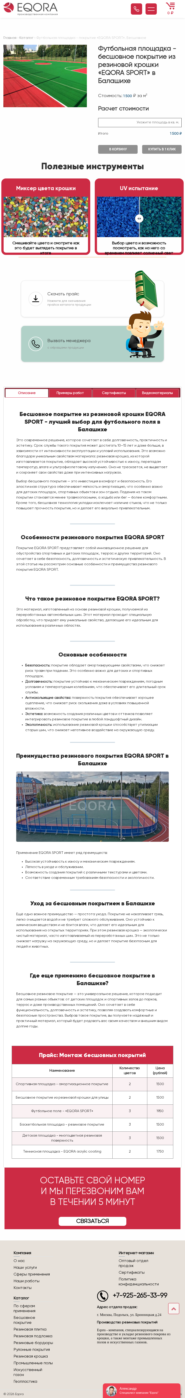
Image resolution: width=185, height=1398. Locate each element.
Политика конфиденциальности (139, 1281)
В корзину (118, 149)
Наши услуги (25, 1268)
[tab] (26, 393)
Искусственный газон (28, 1372)
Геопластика (25, 1382)
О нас (19, 1261)
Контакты (23, 1288)
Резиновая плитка (30, 1329)
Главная (9, 38)
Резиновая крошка (31, 1356)
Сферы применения (32, 1274)
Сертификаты (132, 1273)
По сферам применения (24, 1308)
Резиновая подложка (33, 1336)
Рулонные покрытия (32, 1350)
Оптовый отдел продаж (133, 1263)
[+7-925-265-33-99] (136, 9)
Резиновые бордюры (33, 1343)
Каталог (26, 38)
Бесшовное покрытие (24, 1320)
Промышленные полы (33, 1363)
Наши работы (26, 1281)
